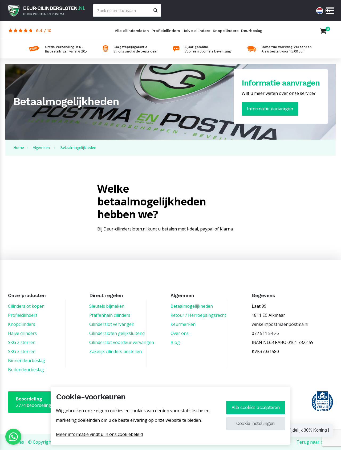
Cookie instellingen (255, 423)
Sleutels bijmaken (106, 306)
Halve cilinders (196, 31)
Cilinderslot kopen (26, 306)
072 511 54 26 (265, 333)
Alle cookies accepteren (256, 407)
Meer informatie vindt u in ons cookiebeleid (99, 434)
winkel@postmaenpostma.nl (280, 324)
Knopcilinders (225, 31)
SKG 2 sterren (21, 342)
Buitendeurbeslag (26, 369)
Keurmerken (183, 324)
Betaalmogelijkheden (191, 306)
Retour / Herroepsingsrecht (198, 315)
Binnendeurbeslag (26, 360)
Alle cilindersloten (132, 31)
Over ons (179, 333)
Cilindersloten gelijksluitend (117, 333)
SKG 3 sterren (21, 351)
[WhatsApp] (13, 437)
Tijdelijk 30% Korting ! (308, 430)
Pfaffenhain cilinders (109, 315)
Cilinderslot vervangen (111, 324)
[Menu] (330, 11)
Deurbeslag (251, 31)
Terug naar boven (315, 442)
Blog (175, 342)
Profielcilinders (166, 31)
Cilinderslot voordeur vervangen (121, 342)
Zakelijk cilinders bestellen (115, 351)
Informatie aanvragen (270, 108)
